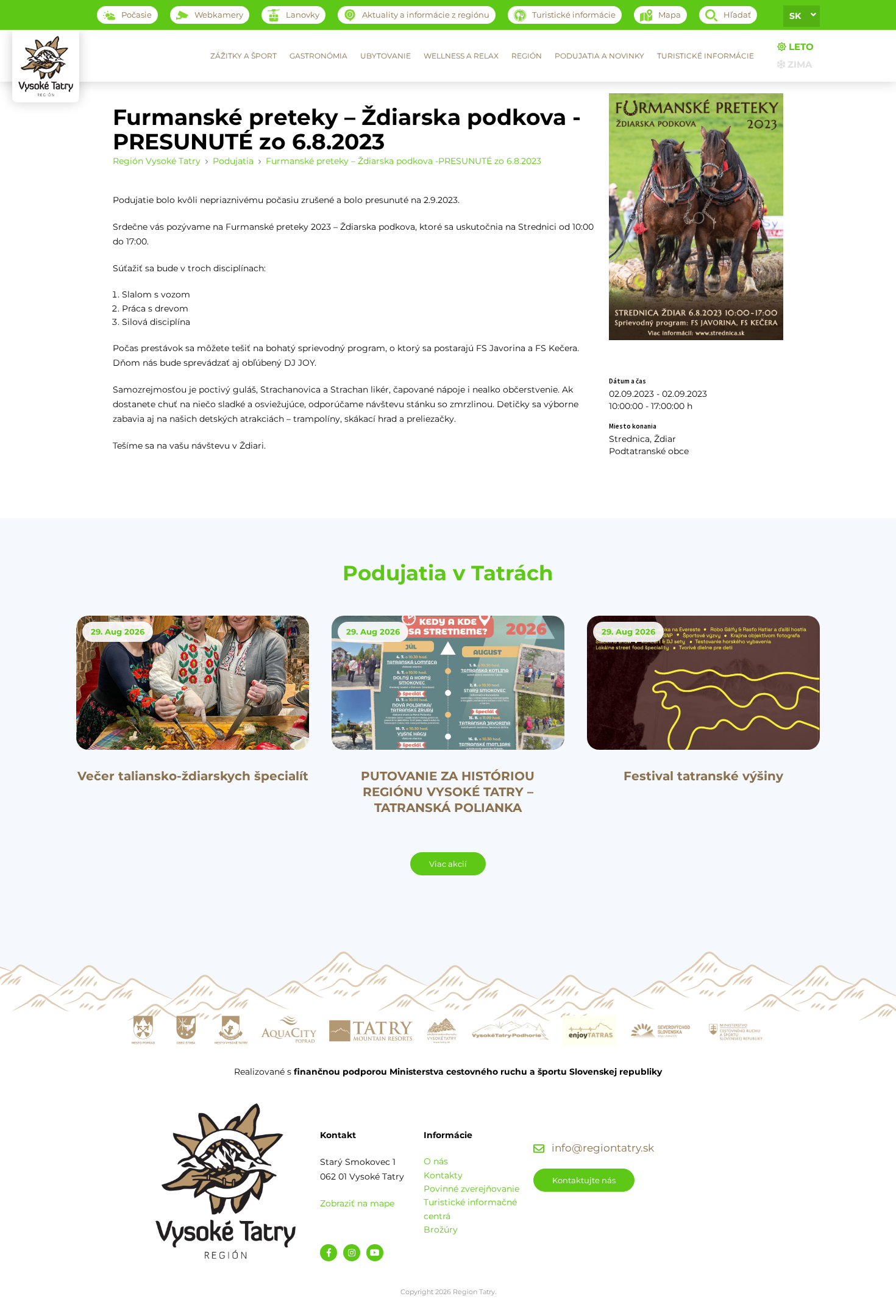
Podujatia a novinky (599, 55)
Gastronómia (318, 55)
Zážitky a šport (243, 55)
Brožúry (441, 1229)
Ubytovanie (385, 55)
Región (526, 55)
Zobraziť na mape (357, 1203)
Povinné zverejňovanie (471, 1188)
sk (795, 15)
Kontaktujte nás (584, 1180)
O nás (436, 1161)
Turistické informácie (705, 55)
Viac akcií (448, 864)
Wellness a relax (461, 55)
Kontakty (443, 1175)
